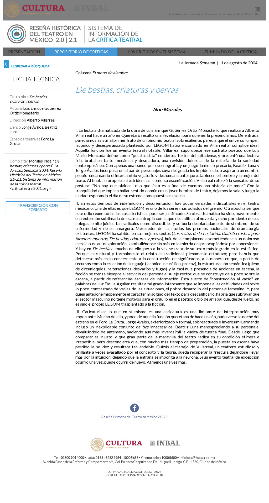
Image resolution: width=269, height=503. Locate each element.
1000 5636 (130, 457)
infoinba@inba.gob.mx (197, 457)
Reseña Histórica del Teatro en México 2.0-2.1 (134, 417)
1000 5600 (169, 457)
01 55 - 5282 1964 (108, 457)
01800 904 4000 (72, 457)
